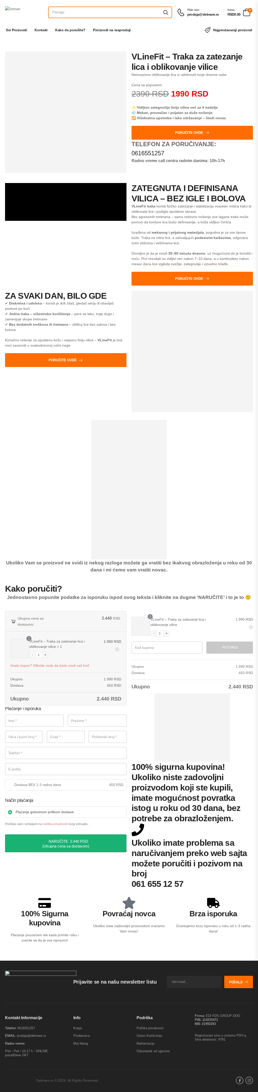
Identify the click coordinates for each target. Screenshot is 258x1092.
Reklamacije (145, 1043)
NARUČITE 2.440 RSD (68, 841)
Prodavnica (81, 1036)
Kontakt (41, 30)
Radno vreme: (15, 1043)
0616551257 (148, 153)
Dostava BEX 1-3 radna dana (37, 785)
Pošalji (236, 982)
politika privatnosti (55, 824)
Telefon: (11, 1028)
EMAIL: (10, 1036)
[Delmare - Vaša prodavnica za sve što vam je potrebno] (24, 12)
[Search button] (165, 12)
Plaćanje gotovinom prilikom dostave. (45, 812)
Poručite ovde (189, 133)
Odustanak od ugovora (153, 1051)
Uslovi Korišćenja (149, 1036)
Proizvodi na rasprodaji (112, 30)
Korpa (77, 1028)
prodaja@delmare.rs (31, 1036)
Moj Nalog (80, 1043)
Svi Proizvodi (16, 30)
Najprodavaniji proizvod (232, 30)
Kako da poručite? (70, 30)
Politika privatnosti (150, 1028)
